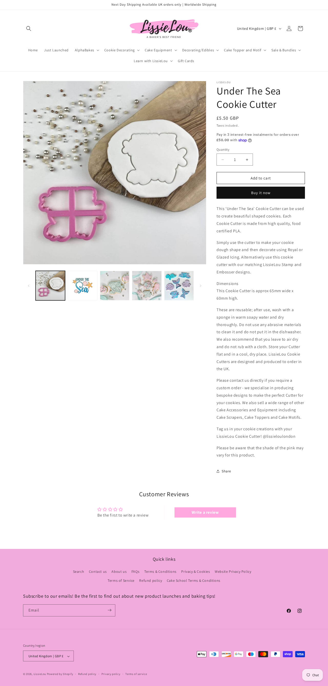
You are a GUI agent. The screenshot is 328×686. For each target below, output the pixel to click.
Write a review (205, 512)
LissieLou (40, 674)
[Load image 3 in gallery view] (114, 285)
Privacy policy (110, 674)
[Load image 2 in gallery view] (82, 285)
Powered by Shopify (60, 674)
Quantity (223, 149)
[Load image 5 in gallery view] (179, 285)
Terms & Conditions (160, 571)
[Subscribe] (109, 610)
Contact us (98, 571)
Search (78, 571)
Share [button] (226, 471)
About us (119, 571)
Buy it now (261, 192)
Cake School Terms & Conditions (193, 580)
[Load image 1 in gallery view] (50, 285)
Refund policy (150, 580)
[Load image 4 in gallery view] (146, 285)
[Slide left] (28, 285)
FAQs (135, 571)
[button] (28, 28)
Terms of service (136, 674)
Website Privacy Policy (233, 571)
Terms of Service (121, 580)
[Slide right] (200, 285)
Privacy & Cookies (195, 571)
